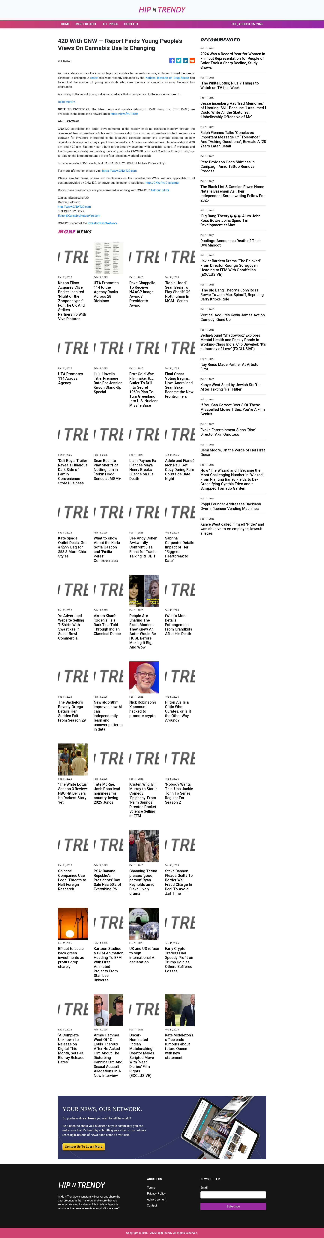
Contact (152, 1205)
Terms (151, 1187)
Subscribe (233, 1206)
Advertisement (156, 1199)
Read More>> (66, 102)
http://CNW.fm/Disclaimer (162, 183)
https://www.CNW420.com (119, 171)
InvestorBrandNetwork (102, 223)
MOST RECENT (86, 24)
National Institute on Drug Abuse (167, 78)
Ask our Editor (160, 190)
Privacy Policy (156, 1193)
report (94, 78)
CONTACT (131, 24)
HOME (65, 24)
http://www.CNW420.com (74, 206)
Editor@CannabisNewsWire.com (79, 215)
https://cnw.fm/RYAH (124, 114)
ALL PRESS (110, 24)
